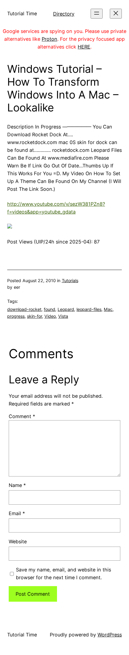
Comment (22, 416)
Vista (63, 316)
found (49, 309)
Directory (63, 14)
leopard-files (88, 309)
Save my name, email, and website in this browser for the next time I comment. (63, 573)
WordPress (110, 635)
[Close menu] (116, 14)
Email (17, 513)
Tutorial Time (22, 13)
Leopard (66, 309)
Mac (108, 309)
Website (18, 541)
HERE (84, 47)
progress (16, 316)
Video (50, 316)
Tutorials (70, 280)
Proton (49, 39)
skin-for (34, 316)
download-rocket (24, 309)
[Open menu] (97, 14)
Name (17, 485)
